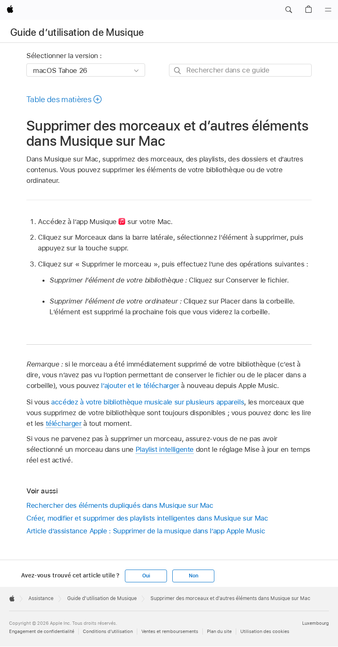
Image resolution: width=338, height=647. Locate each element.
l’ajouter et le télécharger (140, 385)
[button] (288, 10)
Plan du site (219, 631)
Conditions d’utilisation (108, 631)
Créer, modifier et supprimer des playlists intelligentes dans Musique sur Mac (147, 518)
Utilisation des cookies (264, 631)
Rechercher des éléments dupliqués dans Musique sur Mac (120, 505)
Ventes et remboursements (169, 631)
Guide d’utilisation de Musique (77, 32)
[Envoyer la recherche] (178, 70)
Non (193, 576)
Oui (146, 576)
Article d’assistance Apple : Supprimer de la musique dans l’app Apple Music (145, 531)
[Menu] (328, 10)
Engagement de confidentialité (41, 631)
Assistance (41, 598)
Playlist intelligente (165, 449)
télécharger (64, 423)
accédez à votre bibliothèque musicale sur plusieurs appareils (147, 402)
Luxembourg (315, 623)
